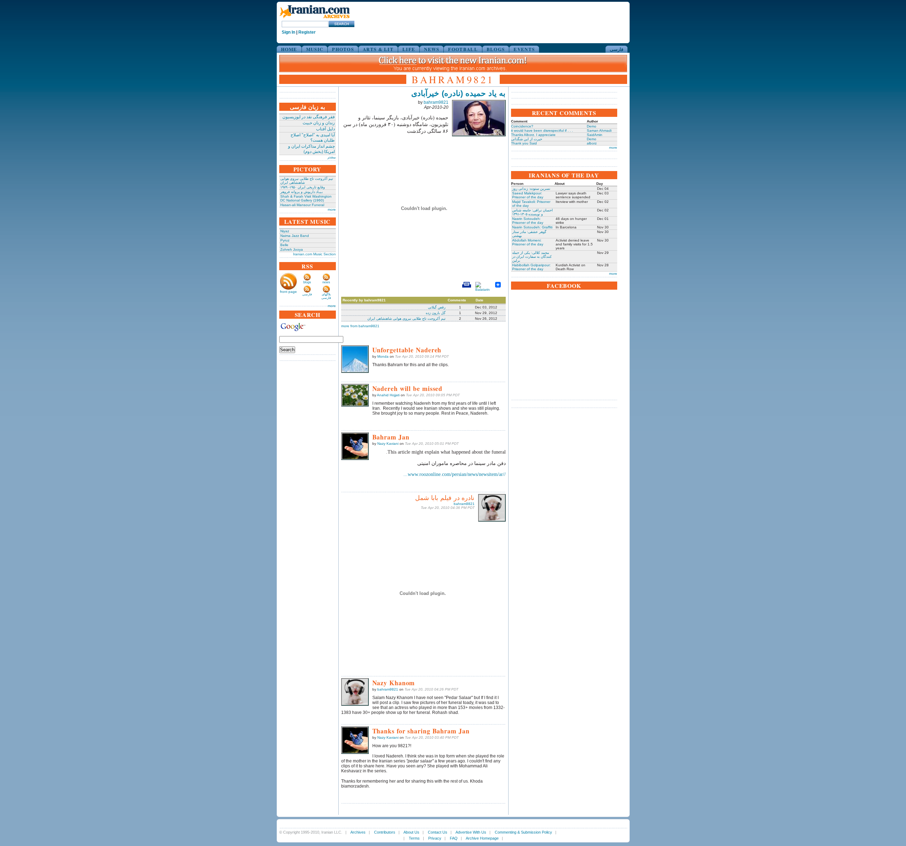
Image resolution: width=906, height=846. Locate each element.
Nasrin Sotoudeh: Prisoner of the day (527, 221)
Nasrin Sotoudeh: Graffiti (532, 227)
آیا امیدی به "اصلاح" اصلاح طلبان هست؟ (313, 137)
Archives (358, 832)
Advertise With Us (470, 832)
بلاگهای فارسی (326, 296)
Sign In (288, 32)
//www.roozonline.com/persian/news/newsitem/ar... (454, 474)
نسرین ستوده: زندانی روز (531, 189)
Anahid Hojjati (388, 395)
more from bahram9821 (360, 326)
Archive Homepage (482, 838)
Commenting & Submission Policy (523, 832)
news (326, 282)
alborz (592, 143)
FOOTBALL (462, 49)
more (332, 209)
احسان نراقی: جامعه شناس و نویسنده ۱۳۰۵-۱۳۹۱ (532, 212)
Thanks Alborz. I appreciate (533, 135)
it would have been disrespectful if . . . (542, 130)
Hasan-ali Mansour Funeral (302, 205)
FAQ (454, 838)
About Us (411, 832)
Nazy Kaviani (387, 443)
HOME (289, 49)
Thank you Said (524, 143)
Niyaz (284, 231)
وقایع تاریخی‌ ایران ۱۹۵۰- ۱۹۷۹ (302, 187)
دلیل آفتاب (325, 128)
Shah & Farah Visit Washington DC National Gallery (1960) (306, 198)
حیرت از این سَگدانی (526, 139)
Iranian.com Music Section (314, 254)
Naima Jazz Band (294, 236)
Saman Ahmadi (599, 130)
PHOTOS (343, 49)
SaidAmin (594, 135)
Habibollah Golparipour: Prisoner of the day (531, 267)
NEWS (431, 49)
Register (307, 32)
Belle (284, 245)
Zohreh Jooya (291, 249)
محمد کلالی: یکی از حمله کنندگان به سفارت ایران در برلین (532, 256)
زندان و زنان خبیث (319, 122)
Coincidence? (522, 126)
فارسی (616, 49)
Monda (383, 356)
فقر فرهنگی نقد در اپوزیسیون (308, 116)
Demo (591, 126)
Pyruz (284, 240)
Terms (414, 838)
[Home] (314, 19)
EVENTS (524, 49)
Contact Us (437, 832)
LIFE (408, 49)
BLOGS (496, 49)
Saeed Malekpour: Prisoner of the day (527, 195)
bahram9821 (436, 102)
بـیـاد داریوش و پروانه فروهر (301, 192)
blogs (307, 282)
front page (288, 292)
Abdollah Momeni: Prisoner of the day (527, 242)
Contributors (384, 832)
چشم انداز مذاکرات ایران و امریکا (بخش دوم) (311, 149)
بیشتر (331, 157)
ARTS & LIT (378, 49)
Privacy (434, 838)
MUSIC (314, 49)
